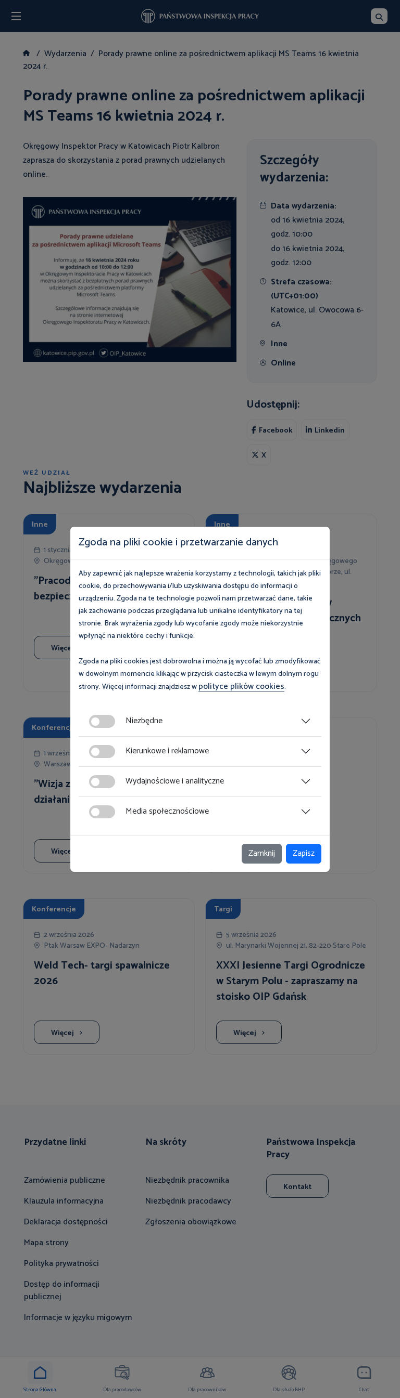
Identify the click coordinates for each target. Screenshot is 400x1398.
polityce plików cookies (241, 687)
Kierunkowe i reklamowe (167, 751)
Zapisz (304, 853)
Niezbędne (144, 721)
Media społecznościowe (167, 811)
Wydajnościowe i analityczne (175, 781)
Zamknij (261, 853)
